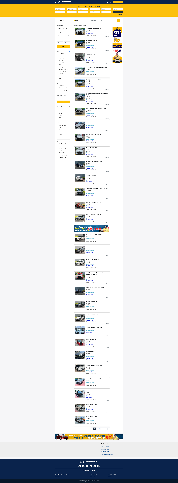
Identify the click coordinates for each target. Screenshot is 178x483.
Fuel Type (59, 122)
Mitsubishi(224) (62, 62)
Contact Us (97, 2)
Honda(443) (61, 58)
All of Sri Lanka (63, 143)
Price (58, 40)
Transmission (60, 106)
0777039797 (112, 476)
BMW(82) (61, 76)
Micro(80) (61, 78)
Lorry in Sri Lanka (105, 451)
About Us (86, 2)
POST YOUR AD (118, 2)
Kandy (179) (61, 150)
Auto (60, 111)
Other (60, 115)
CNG (60, 127)
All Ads (80, 2)
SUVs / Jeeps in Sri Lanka (106, 453)
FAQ (91, 2)
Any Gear (61, 109)
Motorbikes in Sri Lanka (106, 448)
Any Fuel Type (62, 125)
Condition (59, 83)
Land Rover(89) (62, 71)
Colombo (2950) (62, 146)
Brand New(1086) (63, 87)
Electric (60, 132)
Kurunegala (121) (63, 155)
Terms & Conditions (86, 481)
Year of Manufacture (61, 95)
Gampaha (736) (62, 148)
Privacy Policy (93, 481)
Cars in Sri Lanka (105, 446)
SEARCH (118, 12)
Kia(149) (61, 67)
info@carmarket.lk (93, 474)
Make (58, 51)
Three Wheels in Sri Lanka (107, 454)
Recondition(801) (63, 90)
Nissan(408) (61, 60)
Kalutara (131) (62, 152)
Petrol (60, 136)
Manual (60, 113)
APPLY (63, 46)
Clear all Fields (120, 14)
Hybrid (60, 134)
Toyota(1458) (62, 53)
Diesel (60, 129)
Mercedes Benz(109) (63, 69)
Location (61, 20)
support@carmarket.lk (94, 476)
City (57, 141)
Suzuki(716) (61, 56)
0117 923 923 (113, 474)
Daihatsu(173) (62, 64)
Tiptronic (61, 117)
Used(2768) (61, 85)
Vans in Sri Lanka (105, 449)
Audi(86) (61, 73)
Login (109, 2)
